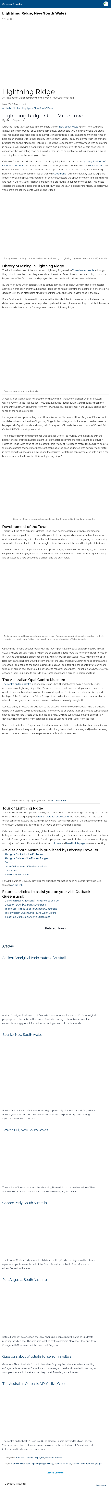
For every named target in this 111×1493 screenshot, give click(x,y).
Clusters (17, 108)
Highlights (27, 108)
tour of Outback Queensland (53, 816)
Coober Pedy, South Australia (24, 1203)
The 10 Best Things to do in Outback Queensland (31, 908)
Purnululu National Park (17, 874)
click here (56, 843)
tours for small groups (91, 1463)
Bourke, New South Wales (22, 1034)
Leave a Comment (55, 1472)
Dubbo (8, 862)
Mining (50, 1463)
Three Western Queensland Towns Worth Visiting (31, 912)
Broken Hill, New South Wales (25, 1130)
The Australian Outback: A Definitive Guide (34, 1384)
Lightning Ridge (38, 1463)
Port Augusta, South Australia (24, 1280)
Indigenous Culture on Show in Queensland (27, 917)
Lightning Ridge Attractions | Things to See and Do (32, 900)
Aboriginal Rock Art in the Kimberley (24, 854)
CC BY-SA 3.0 (59, 800)
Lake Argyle (11, 870)
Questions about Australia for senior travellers (37, 1356)
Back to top (101, 1485)
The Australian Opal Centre (16, 684)
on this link (16, 885)
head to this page (75, 843)
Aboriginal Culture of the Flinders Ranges (26, 858)
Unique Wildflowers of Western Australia (26, 866)
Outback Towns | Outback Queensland (25, 904)
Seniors (75, 1463)
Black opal (25, 1463)
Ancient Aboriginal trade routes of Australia (34, 958)
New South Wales (43, 108)
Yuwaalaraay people (83, 270)
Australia (7, 108)
